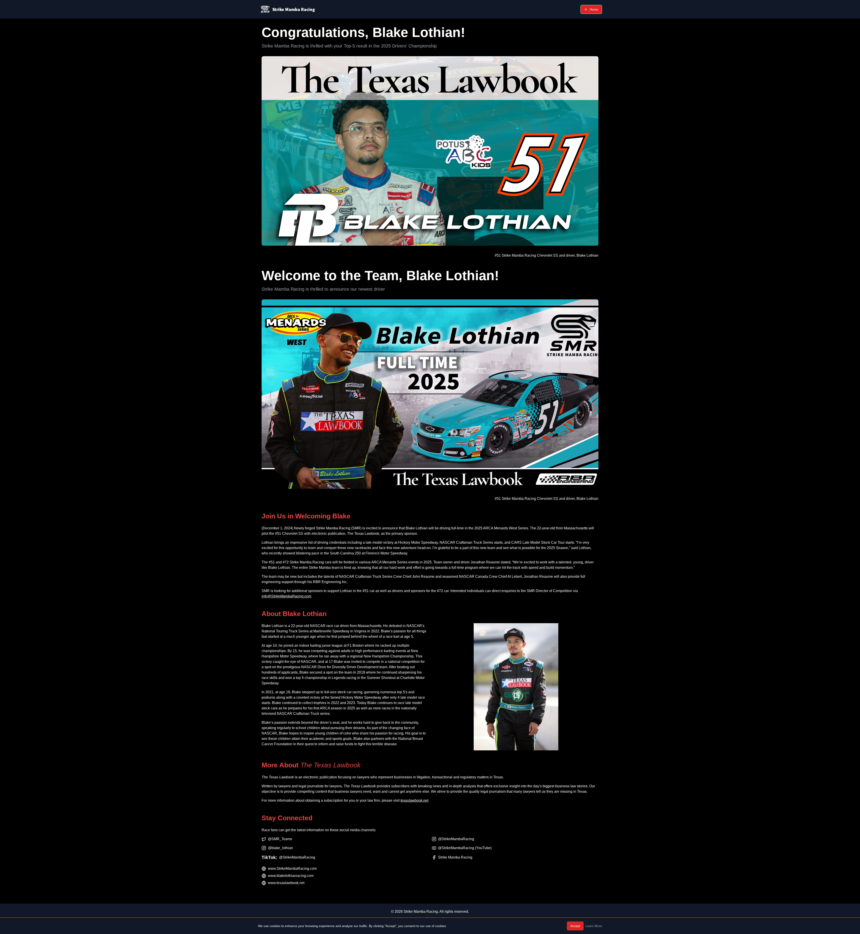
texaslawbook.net (414, 800)
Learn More (593, 926)
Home (594, 9)
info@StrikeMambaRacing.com (286, 596)
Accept (575, 926)
